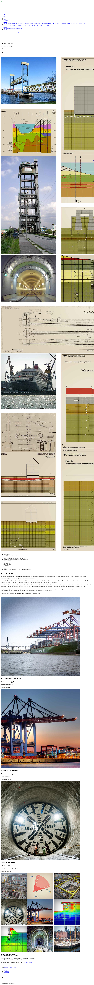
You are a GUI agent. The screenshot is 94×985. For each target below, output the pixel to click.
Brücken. (60, 23)
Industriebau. (38, 23)
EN (4, 16)
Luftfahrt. (69, 23)
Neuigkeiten (6, 20)
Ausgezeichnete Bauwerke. (27, 25)
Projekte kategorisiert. (17, 23)
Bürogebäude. (51, 23)
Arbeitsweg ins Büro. (45, 25)
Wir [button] (4, 24)
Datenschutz (6, 972)
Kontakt (5, 29)
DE (4, 14)
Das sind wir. (6, 25)
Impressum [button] (6, 30)
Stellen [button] (5, 27)
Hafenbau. (65, 23)
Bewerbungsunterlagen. (16, 28)
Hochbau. (24, 23)
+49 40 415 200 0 (28, 962)
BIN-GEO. (11, 25)
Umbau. (56, 23)
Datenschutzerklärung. (14, 32)
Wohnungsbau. (44, 23)
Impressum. (6, 32)
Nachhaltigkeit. (17, 25)
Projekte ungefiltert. (80, 23)
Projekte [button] (5, 22)
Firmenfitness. (37, 25)
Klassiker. (74, 23)
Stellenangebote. (7, 28)
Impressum (6, 971)
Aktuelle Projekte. (8, 23)
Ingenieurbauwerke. (30, 23)
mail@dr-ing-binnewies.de (10, 967)
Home (5, 19)
